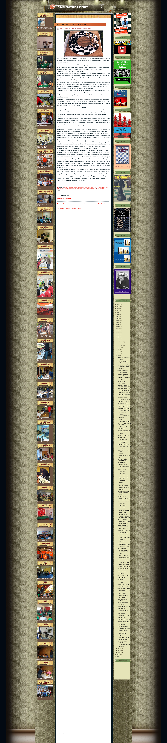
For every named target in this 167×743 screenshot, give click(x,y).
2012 (117, 332)
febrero (119, 650)
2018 (117, 320)
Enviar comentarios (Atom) (73, 208)
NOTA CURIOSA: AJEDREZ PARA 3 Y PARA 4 (123, 610)
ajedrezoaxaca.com (103, 187)
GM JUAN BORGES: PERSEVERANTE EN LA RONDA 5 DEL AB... (124, 521)
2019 (117, 318)
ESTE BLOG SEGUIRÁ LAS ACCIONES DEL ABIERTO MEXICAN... (124, 562)
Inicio (83, 203)
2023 (117, 310)
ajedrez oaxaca (94, 187)
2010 (117, 336)
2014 (117, 328)
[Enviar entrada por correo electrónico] (58, 190)
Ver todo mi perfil (41, 30)
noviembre (120, 341)
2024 (117, 308)
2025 (117, 306)
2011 (117, 334)
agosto (119, 347)
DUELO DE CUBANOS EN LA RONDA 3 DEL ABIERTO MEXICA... (124, 532)
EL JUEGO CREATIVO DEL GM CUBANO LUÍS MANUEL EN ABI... (124, 557)
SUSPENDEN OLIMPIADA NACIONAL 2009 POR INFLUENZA (124, 394)
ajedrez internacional (68, 187)
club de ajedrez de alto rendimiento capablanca (68, 188)
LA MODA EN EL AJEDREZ (124, 606)
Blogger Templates (63, 733)
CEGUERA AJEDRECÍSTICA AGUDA (122, 581)
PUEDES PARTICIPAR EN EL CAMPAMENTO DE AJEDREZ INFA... (124, 623)
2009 (117, 338)
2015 (117, 326)
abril (119, 355)
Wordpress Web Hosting (53, 733)
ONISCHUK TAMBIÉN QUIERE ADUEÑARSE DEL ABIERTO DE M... (124, 544)
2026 (117, 304)
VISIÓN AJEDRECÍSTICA (124, 566)
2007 (117, 656)
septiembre (120, 345)
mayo (119, 353)
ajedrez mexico (77, 187)
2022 (117, 312)
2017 (117, 322)
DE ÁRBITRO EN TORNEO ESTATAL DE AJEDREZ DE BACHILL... (124, 410)
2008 (117, 654)
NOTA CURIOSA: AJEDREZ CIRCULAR (71, 24)
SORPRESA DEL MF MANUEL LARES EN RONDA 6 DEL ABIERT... (124, 516)
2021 (117, 314)
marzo (119, 648)
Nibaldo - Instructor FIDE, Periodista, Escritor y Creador (46, 28)
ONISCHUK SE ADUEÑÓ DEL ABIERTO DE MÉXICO (124, 493)
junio (119, 351)
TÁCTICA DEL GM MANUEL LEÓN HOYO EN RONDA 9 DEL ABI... (124, 498)
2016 (117, 324)
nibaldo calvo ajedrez (84, 188)
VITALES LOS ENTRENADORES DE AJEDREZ (124, 416)
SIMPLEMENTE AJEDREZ (73, 7)
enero (119, 652)
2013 (117, 330)
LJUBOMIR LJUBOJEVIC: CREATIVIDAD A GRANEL (124, 432)
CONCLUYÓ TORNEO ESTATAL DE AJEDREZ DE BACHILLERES (124, 405)
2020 (117, 316)
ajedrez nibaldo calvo (86, 187)
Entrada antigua (102, 204)
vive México (91, 188)
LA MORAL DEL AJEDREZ (124, 435)
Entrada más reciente (63, 204)
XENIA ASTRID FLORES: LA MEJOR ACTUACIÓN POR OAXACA (124, 446)
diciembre (120, 340)
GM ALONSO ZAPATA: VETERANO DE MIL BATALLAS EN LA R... (123, 527)
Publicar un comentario (64, 198)
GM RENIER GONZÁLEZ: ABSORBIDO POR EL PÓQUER (124, 367)
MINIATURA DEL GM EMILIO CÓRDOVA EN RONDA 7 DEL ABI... (124, 510)
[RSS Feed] (52, 7)
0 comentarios (101, 188)
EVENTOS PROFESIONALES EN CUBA (124, 455)
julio (119, 349)
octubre (120, 344)
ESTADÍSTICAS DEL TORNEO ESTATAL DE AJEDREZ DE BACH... (124, 399)
